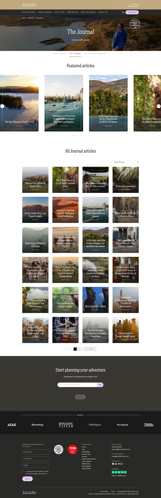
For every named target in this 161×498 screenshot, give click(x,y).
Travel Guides (60, 53)
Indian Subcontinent (89, 459)
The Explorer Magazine (95, 53)
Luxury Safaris (45, 12)
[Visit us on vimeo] (118, 464)
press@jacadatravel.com (120, 456)
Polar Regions (86, 466)
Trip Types (59, 12)
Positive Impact (88, 12)
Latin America (86, 461)
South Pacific (86, 468)
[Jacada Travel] (29, 6)
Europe (84, 456)
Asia (83, 449)
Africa (84, 447)
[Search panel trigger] (123, 12)
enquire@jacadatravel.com (121, 449)
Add (100, 384)
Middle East (86, 464)
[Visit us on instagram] (121, 464)
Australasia (86, 452)
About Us (103, 12)
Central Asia (86, 454)
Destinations (28, 12)
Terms (113, 491)
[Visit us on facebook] (113, 464)
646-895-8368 (133, 6)
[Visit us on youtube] (116, 464)
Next (92, 349)
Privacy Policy (104, 491)
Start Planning (132, 12)
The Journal (75, 53)
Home (24, 17)
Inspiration (72, 12)
